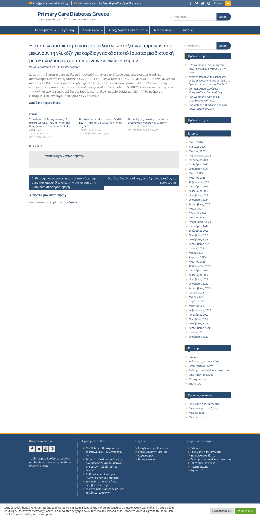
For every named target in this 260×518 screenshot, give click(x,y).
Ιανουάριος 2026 (199, 160)
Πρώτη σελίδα (197, 379)
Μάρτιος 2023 (197, 261)
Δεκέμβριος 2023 (199, 230)
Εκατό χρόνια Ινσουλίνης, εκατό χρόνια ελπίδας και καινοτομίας (142, 180)
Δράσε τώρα (91, 30)
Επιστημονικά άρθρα (201, 374)
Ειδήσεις (37, 145)
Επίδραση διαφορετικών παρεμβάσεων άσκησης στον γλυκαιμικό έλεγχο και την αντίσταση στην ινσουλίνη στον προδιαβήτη (64, 182)
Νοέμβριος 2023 (198, 235)
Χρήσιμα (218, 3)
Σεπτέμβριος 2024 (199, 204)
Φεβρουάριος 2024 (200, 221)
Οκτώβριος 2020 (198, 336)
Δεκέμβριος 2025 (199, 164)
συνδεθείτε (70, 202)
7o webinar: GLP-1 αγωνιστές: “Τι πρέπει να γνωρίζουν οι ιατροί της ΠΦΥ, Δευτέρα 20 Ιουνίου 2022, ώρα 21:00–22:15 (50, 125)
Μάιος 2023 (196, 252)
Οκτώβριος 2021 (198, 323)
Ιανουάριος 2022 (199, 314)
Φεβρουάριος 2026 (200, 155)
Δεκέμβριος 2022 (199, 275)
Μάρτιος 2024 (197, 217)
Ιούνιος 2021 (196, 332)
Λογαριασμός (196, 412)
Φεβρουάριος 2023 (200, 266)
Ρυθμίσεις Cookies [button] (222, 510)
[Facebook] (190, 3)
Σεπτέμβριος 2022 (199, 288)
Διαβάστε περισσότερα (44, 103)
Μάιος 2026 (196, 142)
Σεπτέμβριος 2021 (199, 328)
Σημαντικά (195, 383)
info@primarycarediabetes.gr (51, 3)
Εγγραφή (68, 30)
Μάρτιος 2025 (197, 177)
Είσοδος (187, 30)
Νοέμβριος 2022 (198, 279)
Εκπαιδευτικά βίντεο (201, 366)
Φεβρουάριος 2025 (200, 182)
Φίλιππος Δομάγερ (70, 67)
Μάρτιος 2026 (197, 151)
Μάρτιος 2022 (197, 305)
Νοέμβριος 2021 (198, 319)
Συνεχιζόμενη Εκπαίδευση (126, 30)
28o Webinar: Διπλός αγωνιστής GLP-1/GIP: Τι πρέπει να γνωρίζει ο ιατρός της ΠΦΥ (101, 123)
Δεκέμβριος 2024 (199, 191)
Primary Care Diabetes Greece (73, 14)
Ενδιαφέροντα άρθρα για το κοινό (209, 370)
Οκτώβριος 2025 (198, 168)
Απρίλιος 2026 (197, 146)
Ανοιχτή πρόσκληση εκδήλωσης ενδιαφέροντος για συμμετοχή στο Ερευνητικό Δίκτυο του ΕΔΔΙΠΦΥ (209, 80)
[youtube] (202, 3)
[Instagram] (208, 3)
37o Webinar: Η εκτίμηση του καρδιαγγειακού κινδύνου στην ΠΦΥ (207, 68)
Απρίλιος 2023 (197, 257)
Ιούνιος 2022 (196, 292)
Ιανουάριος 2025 (199, 186)
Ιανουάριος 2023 (199, 270)
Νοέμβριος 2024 (198, 195)
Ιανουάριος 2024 (199, 226)
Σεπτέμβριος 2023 (199, 244)
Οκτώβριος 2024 (198, 199)
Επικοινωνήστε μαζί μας (203, 408)
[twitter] (196, 3)
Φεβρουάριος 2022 (200, 310)
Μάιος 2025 (196, 173)
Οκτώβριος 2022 (198, 283)
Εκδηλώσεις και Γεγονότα (204, 361)
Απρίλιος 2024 (197, 213)
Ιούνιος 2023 (196, 248)
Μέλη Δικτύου (163, 30)
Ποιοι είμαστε (43, 30)
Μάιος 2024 (196, 208)
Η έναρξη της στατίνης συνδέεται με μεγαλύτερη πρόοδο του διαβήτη (150, 121)
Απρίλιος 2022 (197, 301)
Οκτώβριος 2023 (198, 239)
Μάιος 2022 (196, 297)
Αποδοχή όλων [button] (245, 510)
